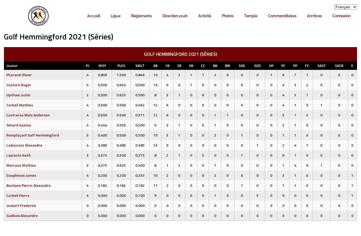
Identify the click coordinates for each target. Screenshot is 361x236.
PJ (87, 65)
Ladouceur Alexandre (24, 145)
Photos (228, 16)
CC (203, 65)
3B (191, 65)
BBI (227, 65)
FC (307, 65)
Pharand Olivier (19, 75)
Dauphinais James (21, 175)
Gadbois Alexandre (22, 215)
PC (283, 65)
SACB (339, 65)
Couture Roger (18, 85)
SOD (257, 65)
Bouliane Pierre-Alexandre (28, 185)
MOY (102, 65)
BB (215, 65)
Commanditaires (282, 16)
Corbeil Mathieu (19, 105)
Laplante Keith (18, 155)
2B (179, 65)
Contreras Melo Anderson (28, 115)
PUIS (121, 65)
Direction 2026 (175, 16)
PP (295, 65)
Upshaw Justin (18, 95)
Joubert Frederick (21, 205)
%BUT (140, 65)
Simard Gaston (18, 125)
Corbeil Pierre (17, 195)
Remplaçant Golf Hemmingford (32, 135)
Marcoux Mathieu (21, 165)
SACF (321, 65)
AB (155, 65)
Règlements (141, 16)
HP (271, 65)
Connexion (341, 16)
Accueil (93, 16)
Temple (250, 16)
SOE (242, 65)
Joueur (12, 65)
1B (167, 65)
